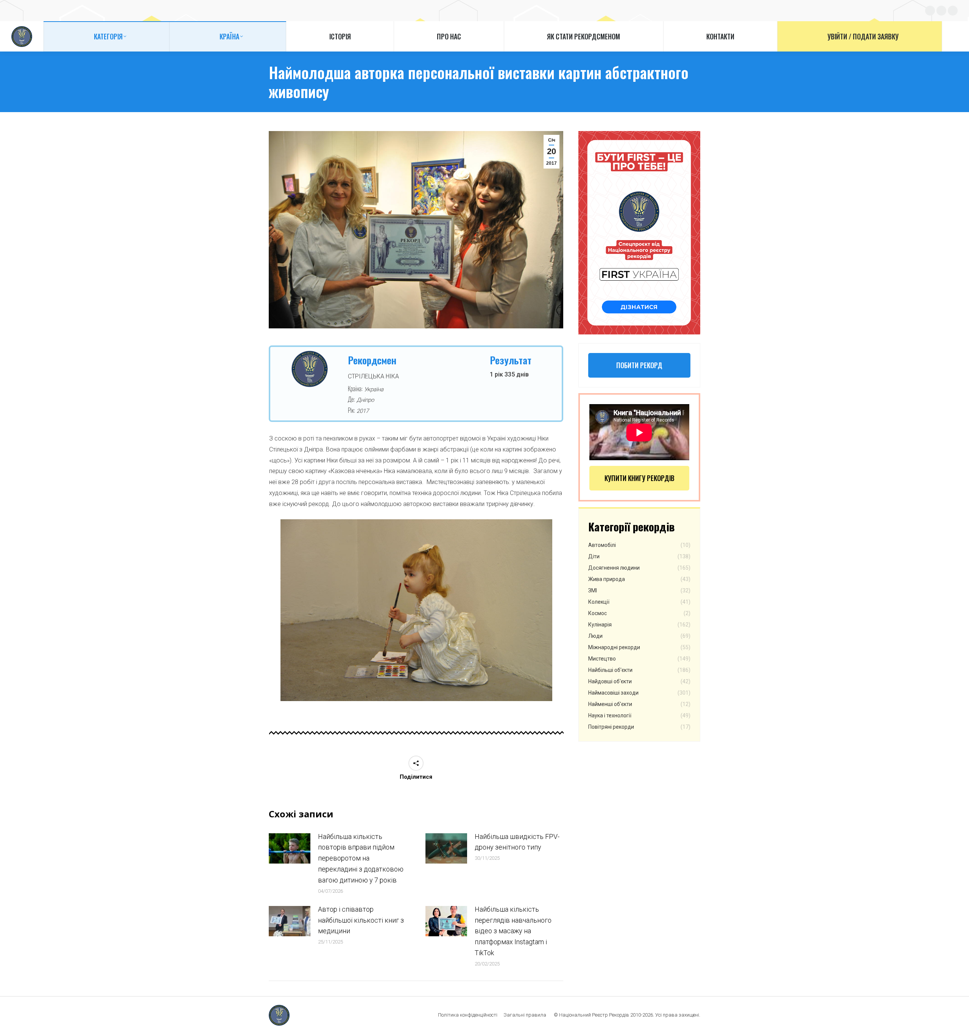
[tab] (393, 708)
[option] (416, 610)
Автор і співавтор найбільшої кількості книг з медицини (361, 920)
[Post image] (289, 848)
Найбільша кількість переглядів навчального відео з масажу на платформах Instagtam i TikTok (513, 931)
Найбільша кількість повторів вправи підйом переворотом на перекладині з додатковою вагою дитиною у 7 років (360, 858)
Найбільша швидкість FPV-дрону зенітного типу (517, 842)
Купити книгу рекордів (639, 478)
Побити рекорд (639, 365)
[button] (270, 613)
